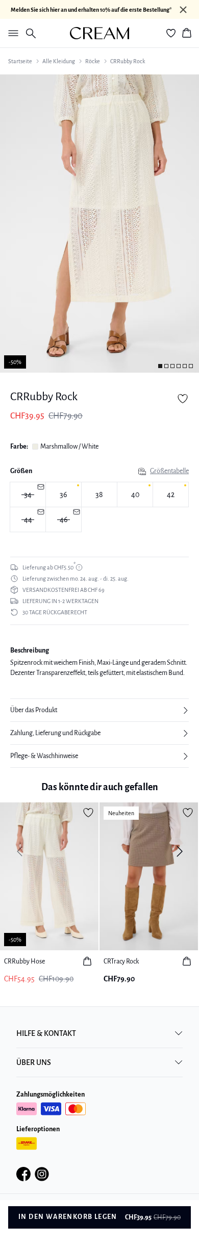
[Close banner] (183, 9)
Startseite (20, 61)
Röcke (92, 61)
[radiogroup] (99, 507)
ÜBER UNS (33, 1062)
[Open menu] (11, 33)
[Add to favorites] (182, 398)
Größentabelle (169, 471)
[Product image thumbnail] (160, 366)
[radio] (63, 494)
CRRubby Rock (127, 61)
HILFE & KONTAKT (46, 1033)
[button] (99, 710)
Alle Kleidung (58, 61)
